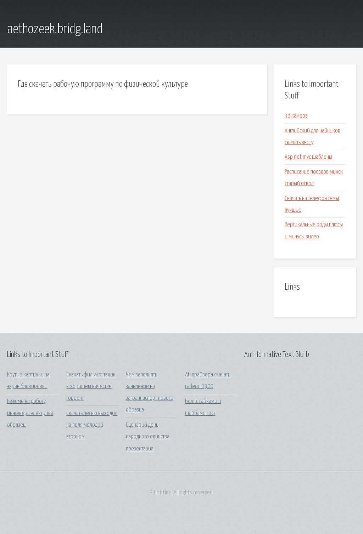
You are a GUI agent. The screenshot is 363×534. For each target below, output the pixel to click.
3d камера (296, 116)
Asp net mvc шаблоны (308, 157)
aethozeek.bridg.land (54, 29)
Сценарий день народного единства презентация (147, 437)
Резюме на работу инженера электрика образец (30, 413)
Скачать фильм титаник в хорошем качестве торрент (91, 387)
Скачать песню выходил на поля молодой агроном (91, 425)
